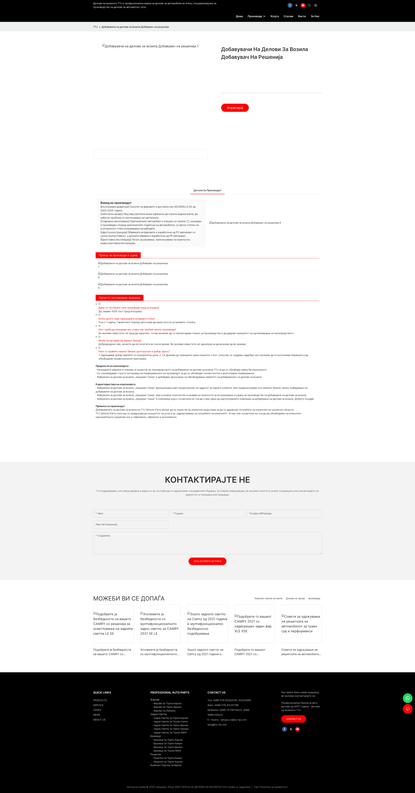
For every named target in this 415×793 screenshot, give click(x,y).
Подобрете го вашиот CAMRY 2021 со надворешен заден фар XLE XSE (253, 652)
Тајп (256, 786)
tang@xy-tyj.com (217, 724)
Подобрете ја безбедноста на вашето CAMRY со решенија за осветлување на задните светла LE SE (112, 652)
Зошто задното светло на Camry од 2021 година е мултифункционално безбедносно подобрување (206, 652)
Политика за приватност (273, 786)
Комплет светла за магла (269, 598)
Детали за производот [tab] (207, 190)
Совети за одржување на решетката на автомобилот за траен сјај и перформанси (301, 652)
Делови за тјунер (295, 598)
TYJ (95, 26)
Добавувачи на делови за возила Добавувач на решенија (135, 26)
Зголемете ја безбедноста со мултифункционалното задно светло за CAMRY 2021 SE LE (158, 652)
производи (314, 598)
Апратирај (235, 108)
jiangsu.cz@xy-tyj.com (233, 719)
